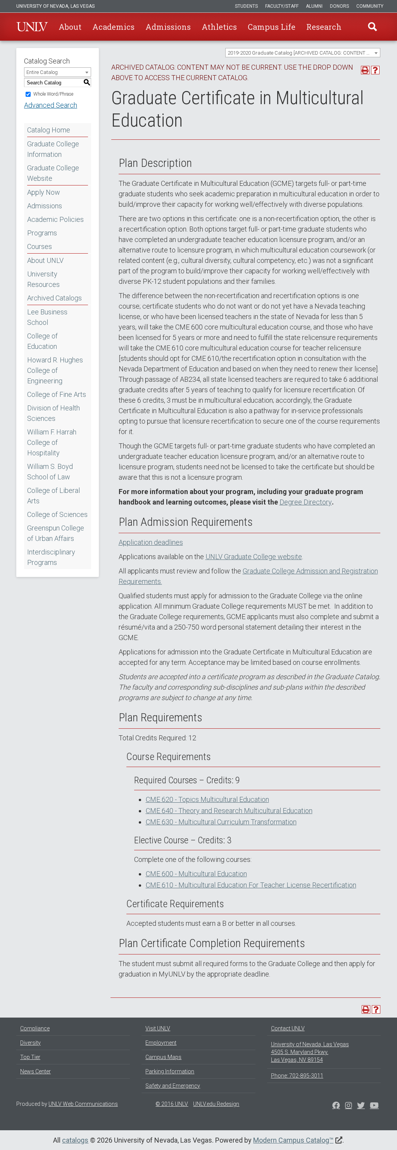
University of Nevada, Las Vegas (55, 6)
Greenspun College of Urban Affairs (55, 533)
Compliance (35, 1028)
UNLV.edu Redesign (216, 1104)
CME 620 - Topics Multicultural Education (207, 799)
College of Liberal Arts (53, 495)
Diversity (30, 1043)
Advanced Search (50, 105)
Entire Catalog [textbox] (42, 72)
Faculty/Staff (282, 6)
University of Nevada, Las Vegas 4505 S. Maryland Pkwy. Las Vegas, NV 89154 (310, 1052)
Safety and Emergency (172, 1086)
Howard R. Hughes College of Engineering (55, 370)
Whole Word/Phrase (53, 94)
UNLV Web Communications (83, 1104)
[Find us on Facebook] (336, 1106)
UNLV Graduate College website (253, 557)
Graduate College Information (53, 149)
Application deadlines (151, 542)
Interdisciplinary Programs (51, 557)
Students (246, 6)
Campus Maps (163, 1057)
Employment (160, 1043)
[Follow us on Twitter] (348, 1106)
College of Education (42, 341)
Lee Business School (47, 317)
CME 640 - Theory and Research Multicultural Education (229, 811)
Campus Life (271, 27)
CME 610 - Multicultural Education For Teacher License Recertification (251, 885)
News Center (35, 1071)
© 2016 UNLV (171, 1104)
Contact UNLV (288, 1028)
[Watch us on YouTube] (374, 1106)
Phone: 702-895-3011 (297, 1076)
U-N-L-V (32, 27)
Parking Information (169, 1071)
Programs (42, 233)
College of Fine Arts (56, 394)
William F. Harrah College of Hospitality (51, 442)
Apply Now (43, 192)
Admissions (168, 27)
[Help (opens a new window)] (375, 70)
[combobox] (302, 52)
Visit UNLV (157, 1028)
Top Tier (30, 1057)
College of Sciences (57, 514)
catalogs (75, 1140)
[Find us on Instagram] (361, 1106)
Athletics (219, 27)
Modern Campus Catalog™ (293, 1140)
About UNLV (45, 260)
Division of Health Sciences (53, 413)
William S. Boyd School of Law (50, 471)
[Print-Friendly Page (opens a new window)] (365, 70)
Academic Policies (55, 219)
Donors (339, 6)
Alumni (314, 6)
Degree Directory (306, 502)
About (70, 27)
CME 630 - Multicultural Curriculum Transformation (221, 822)
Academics (113, 27)
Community (369, 6)
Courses (39, 246)
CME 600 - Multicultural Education (196, 874)
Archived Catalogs (54, 298)
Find (373, 27)
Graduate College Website (53, 173)
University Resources (43, 279)
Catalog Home (48, 130)
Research (324, 27)
